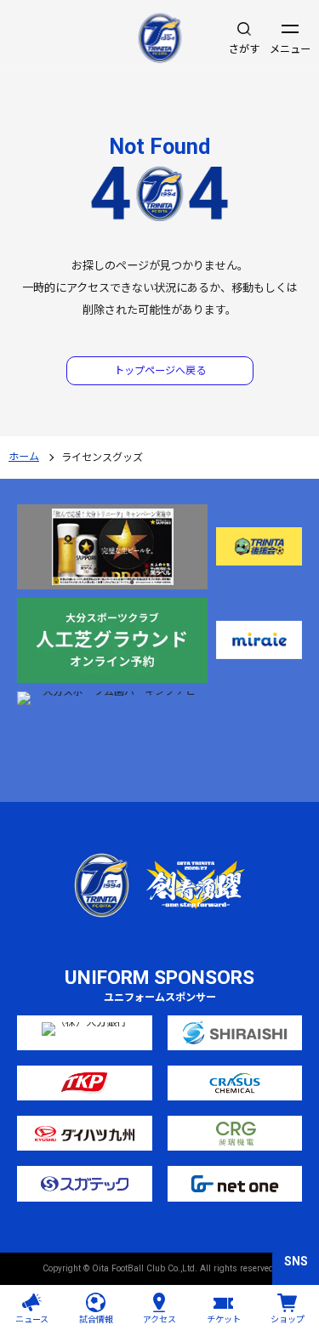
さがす (244, 49)
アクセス (159, 1319)
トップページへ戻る (160, 371)
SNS (296, 1261)
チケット (224, 1319)
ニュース (31, 1319)
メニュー (290, 49)
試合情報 (96, 1319)
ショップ (288, 1319)
